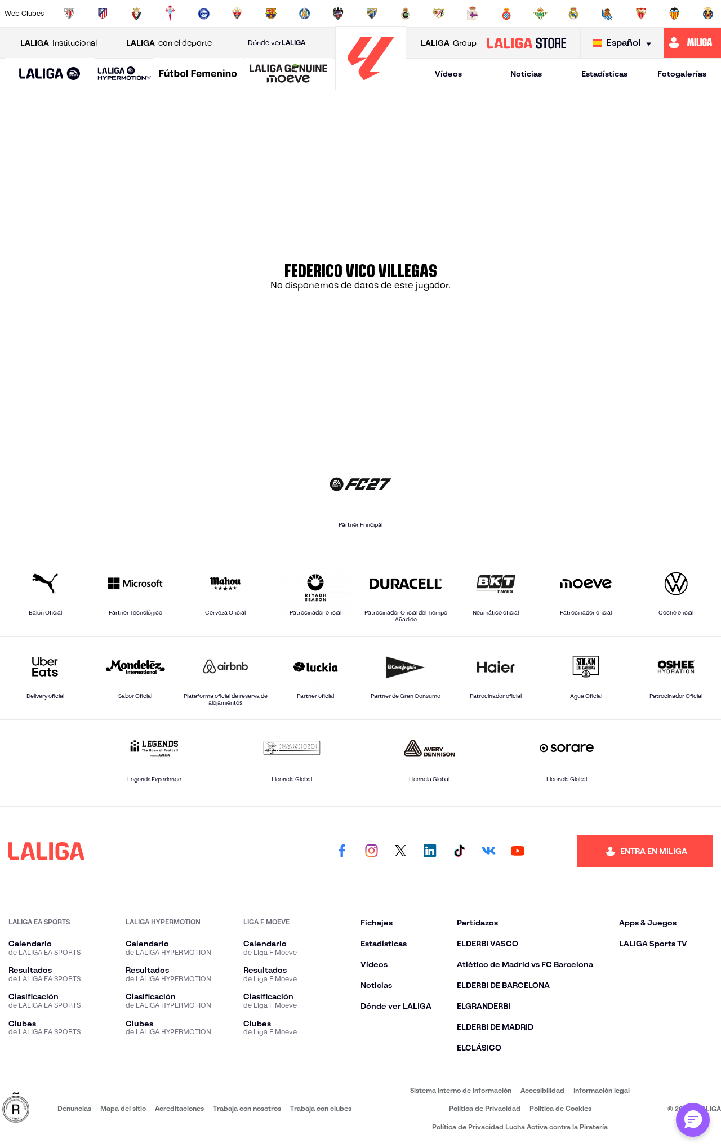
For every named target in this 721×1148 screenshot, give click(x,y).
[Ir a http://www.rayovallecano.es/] (438, 13)
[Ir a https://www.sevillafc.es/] (641, 13)
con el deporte (169, 42)
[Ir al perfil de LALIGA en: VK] (488, 851)
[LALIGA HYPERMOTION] (124, 74)
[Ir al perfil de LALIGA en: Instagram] (371, 851)
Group (449, 42)
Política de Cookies (560, 1108)
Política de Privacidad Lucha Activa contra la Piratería (520, 1127)
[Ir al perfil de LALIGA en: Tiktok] (459, 851)
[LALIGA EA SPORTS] (50, 74)
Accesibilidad (542, 1090)
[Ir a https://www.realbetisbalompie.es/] (540, 13)
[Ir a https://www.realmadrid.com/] (573, 13)
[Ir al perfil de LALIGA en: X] (400, 851)
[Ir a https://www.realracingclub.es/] (405, 13)
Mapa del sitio (123, 1108)
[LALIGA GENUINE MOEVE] (288, 74)
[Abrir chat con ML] (693, 1120)
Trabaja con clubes (320, 1108)
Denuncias (74, 1108)
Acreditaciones (179, 1108)
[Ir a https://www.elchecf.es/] (237, 13)
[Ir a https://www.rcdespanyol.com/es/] (506, 13)
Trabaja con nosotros (247, 1108)
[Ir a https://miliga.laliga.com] (692, 43)
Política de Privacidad (484, 1108)
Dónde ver (276, 42)
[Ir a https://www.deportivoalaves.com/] (203, 13)
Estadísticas (604, 73)
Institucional (58, 42)
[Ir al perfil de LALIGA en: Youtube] (518, 851)
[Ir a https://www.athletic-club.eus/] (69, 13)
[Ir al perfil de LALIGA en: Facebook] (342, 851)
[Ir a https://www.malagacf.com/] (371, 13)
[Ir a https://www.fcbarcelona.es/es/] (270, 13)
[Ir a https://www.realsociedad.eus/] (607, 13)
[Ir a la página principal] (371, 85)
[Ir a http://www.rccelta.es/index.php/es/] (170, 13)
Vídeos (448, 73)
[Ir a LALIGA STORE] (526, 43)
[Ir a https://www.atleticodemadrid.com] (102, 13)
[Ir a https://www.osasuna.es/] (136, 13)
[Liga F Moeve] (198, 74)
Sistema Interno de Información (460, 1090)
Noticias (526, 73)
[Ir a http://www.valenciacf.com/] (674, 13)
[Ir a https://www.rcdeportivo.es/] (472, 13)
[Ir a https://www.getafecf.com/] (304, 13)
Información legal (601, 1090)
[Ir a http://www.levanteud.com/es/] (338, 13)
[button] (50, 74)
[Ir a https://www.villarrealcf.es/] (708, 13)
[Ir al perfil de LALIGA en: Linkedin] (430, 851)
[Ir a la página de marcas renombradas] (15, 1108)
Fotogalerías (681, 73)
